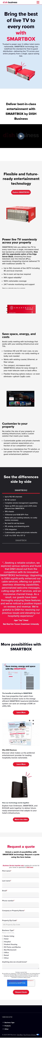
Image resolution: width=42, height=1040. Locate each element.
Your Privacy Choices (29, 1035)
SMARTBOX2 (21, 490)
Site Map (20, 1035)
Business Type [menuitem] (8, 1022)
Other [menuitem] (6, 1029)
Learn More (21, 712)
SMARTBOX (21, 540)
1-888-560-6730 (7, 1017)
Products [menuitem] (7, 1026)
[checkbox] (20, 946)
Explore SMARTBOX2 (21, 192)
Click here (29, 867)
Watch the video (21, 819)
